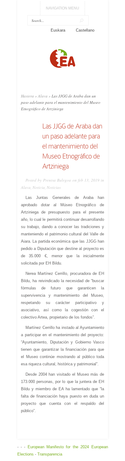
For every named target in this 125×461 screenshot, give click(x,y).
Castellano (85, 30)
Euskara (58, 30)
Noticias (54, 187)
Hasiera (27, 96)
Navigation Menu (62, 8)
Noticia (38, 187)
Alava (43, 96)
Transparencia (49, 454)
